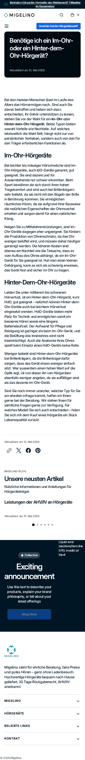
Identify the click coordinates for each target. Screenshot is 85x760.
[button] (61, 15)
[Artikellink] (42, 508)
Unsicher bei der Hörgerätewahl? (58, 26)
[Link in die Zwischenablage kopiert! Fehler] (9, 450)
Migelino (15, 758)
